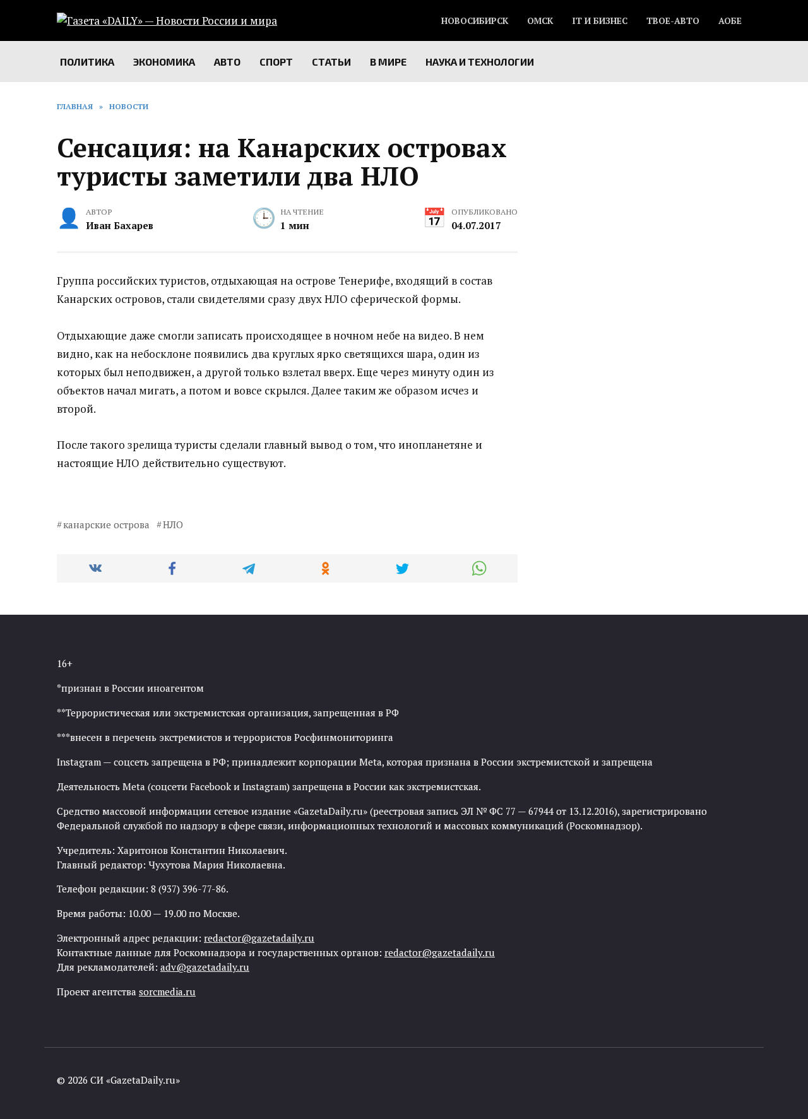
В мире (388, 62)
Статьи (331, 62)
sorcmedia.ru (167, 991)
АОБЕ (730, 21)
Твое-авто (672, 21)
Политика (87, 62)
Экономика (164, 62)
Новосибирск (474, 21)
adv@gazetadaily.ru (204, 967)
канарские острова (106, 524)
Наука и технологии (479, 62)
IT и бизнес (599, 21)
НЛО (173, 524)
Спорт (276, 62)
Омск (540, 21)
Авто (227, 62)
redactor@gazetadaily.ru (259, 938)
